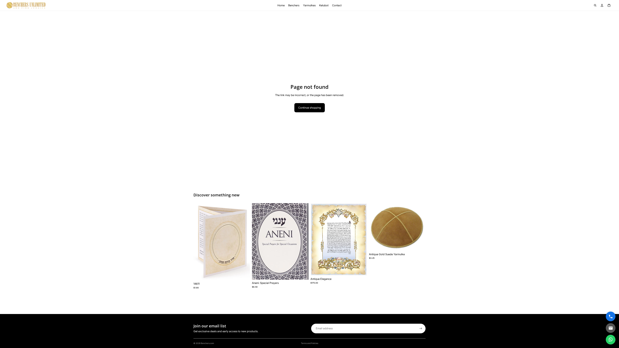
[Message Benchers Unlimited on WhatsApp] (610, 339)
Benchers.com (207, 343)
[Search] (595, 5)
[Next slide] (245, 241)
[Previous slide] (198, 241)
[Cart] (609, 5)
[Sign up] (420, 328)
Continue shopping (309, 107)
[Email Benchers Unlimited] (610, 328)
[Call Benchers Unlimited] (610, 316)
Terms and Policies (309, 343)
